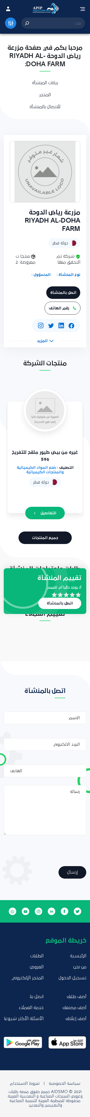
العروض (37, 967)
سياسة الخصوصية (64, 1083)
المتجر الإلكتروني (28, 978)
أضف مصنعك (74, 1008)
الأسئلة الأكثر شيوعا (24, 1019)
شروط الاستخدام (25, 1083)
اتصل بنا (37, 997)
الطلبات (37, 956)
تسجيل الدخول (72, 978)
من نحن (79, 967)
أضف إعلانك (76, 1019)
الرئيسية (78, 956)
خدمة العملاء (31, 1008)
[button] (45, 341)
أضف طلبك (76, 997)
